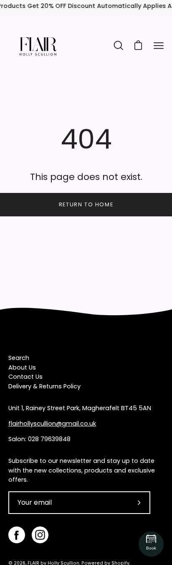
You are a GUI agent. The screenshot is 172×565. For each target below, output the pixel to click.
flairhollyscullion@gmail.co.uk (52, 423)
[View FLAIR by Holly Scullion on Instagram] (40, 534)
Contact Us (25, 376)
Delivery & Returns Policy (44, 386)
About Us (22, 367)
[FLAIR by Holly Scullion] (37, 45)
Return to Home (86, 204)
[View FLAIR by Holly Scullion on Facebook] (16, 534)
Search (18, 358)
